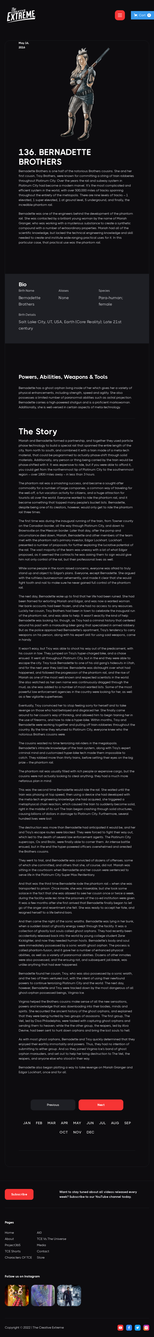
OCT (64, 1132)
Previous (53, 1105)
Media (41, 1245)
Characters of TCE (18, 1257)
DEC (90, 1132)
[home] (21, 15)
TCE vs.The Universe (51, 1239)
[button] (142, 15)
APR (64, 1123)
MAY (77, 1123)
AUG (115, 1123)
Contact (43, 1251)
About (9, 1239)
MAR (52, 1123)
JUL (102, 1123)
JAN (26, 1123)
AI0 (39, 1232)
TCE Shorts (13, 1251)
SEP (127, 1123)
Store (41, 1257)
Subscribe (19, 1194)
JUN (90, 1123)
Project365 (12, 1245)
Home (9, 1232)
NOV (77, 1132)
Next (100, 1105)
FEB (39, 1123)
